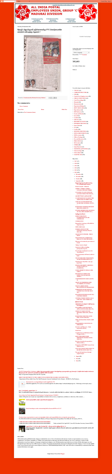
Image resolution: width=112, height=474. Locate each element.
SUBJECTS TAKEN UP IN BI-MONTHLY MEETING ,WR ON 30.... (84, 312)
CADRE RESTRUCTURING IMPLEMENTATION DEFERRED (34, 421)
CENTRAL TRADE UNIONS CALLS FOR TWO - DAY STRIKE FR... (84, 298)
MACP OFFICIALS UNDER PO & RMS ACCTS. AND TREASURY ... (84, 238)
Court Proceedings (78, 100)
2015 (75, 165)
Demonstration (77, 104)
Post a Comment (24, 106)
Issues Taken (77, 125)
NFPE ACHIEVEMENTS (80, 133)
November (78, 176)
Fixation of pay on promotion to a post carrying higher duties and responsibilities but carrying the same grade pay (47, 417)
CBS (75, 94)
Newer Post (20, 109)
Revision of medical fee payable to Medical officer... (83, 342)
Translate (84, 54)
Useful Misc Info (78, 154)
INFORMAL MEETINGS (80, 123)
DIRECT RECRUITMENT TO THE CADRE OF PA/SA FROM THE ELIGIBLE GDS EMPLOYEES (43, 377)
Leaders (76, 129)
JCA (75, 127)
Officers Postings (78, 137)
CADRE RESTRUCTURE (80, 92)
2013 (75, 170)
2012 (75, 172)
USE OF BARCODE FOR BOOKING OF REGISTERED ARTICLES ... (84, 258)
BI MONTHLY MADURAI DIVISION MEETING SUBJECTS (84, 207)
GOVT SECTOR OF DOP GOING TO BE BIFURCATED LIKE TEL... (84, 349)
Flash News (78, 330)
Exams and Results (78, 113)
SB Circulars (77, 143)
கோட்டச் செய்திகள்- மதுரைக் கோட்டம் (28, 390)
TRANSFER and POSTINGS (81, 148)
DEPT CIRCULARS (79, 108)
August (78, 356)
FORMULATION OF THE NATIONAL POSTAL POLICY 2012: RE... (83, 231)
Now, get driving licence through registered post (83, 352)
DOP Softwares (77, 111)
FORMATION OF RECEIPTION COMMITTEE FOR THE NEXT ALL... (84, 291)
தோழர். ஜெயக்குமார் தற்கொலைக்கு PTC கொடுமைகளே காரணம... (83, 183)
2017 (75, 161)
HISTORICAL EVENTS (80, 121)
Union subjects (77, 152)
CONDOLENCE (79, 221)
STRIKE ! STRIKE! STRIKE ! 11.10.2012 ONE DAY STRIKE (83, 189)
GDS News (76, 119)
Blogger (62, 453)
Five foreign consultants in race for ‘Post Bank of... (84, 251)
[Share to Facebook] (54, 98)
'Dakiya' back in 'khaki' (81, 245)
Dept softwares (77, 110)
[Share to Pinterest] (56, 98)
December (78, 174)
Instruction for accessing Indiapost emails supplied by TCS (40, 382)
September (78, 181)
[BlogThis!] (51, 98)
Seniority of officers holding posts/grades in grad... (82, 248)
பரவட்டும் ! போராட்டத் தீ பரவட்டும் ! (83, 196)
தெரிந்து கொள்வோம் (80, 214)
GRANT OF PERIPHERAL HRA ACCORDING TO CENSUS (83, 283)
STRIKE (76, 144)
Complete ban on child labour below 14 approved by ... (84, 333)
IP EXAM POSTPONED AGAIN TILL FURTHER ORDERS (84, 295)
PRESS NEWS (77, 141)
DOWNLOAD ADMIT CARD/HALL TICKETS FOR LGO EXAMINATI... (84, 267)
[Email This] (49, 98)
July (77, 358)
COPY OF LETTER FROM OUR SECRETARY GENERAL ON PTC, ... (84, 203)
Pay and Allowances (79, 139)
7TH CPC (76, 90)
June (77, 360)
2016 (75, 163)
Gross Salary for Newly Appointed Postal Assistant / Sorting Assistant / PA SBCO (38, 395)
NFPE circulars (78, 135)
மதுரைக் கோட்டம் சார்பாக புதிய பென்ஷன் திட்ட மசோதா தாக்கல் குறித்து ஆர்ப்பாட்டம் (46, 426)
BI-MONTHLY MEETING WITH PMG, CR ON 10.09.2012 (83, 317)
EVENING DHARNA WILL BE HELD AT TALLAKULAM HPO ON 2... (84, 211)
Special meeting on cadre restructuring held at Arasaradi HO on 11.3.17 (43, 408)
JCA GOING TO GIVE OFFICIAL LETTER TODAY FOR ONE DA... (84, 193)
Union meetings (78, 150)
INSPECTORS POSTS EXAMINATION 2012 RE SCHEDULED (82, 217)
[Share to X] (53, 98)
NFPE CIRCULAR (80, 227)
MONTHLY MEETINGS (80, 131)
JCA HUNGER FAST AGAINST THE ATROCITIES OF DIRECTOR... (84, 198)
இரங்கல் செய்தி (79, 301)
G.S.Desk (76, 117)
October (78, 178)
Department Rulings (79, 106)
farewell (76, 115)
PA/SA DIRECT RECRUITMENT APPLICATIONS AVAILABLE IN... (84, 308)
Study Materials (78, 147)
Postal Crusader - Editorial (82, 186)
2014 (75, 168)
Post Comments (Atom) (29, 112)
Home (42, 109)
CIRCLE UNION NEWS (80, 98)
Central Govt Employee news (81, 96)
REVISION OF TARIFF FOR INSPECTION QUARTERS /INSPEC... (82, 275)
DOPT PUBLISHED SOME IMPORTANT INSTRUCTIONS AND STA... (83, 338)
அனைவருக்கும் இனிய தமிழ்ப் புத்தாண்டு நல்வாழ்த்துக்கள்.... (40, 399)
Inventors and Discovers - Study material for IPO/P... (83, 327)
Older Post (64, 109)
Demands (76, 102)
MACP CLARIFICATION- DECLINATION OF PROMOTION (84, 286)
